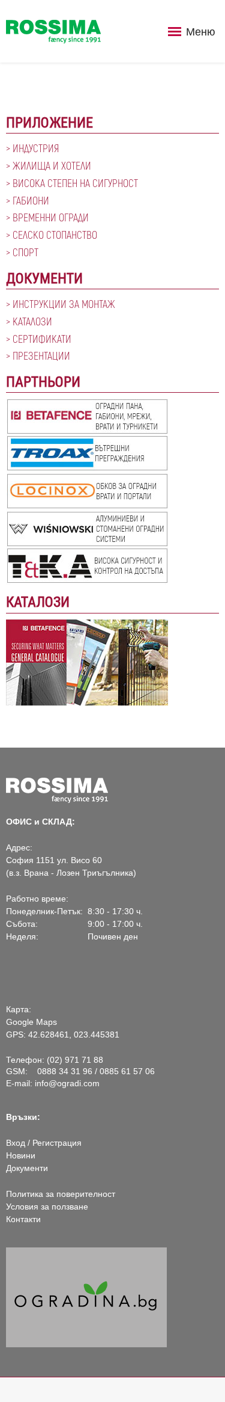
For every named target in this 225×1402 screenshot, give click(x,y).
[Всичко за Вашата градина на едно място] (86, 1297)
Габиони (31, 200)
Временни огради (51, 217)
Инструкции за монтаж (64, 303)
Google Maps (31, 1022)
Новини (20, 1155)
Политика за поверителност (60, 1194)
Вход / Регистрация (44, 1143)
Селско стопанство (55, 234)
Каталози (32, 321)
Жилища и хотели (52, 165)
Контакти (23, 1219)
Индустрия (36, 148)
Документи (27, 1168)
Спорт (25, 252)
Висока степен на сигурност (75, 182)
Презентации (41, 355)
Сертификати (42, 338)
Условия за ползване (47, 1206)
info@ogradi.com (67, 1083)
